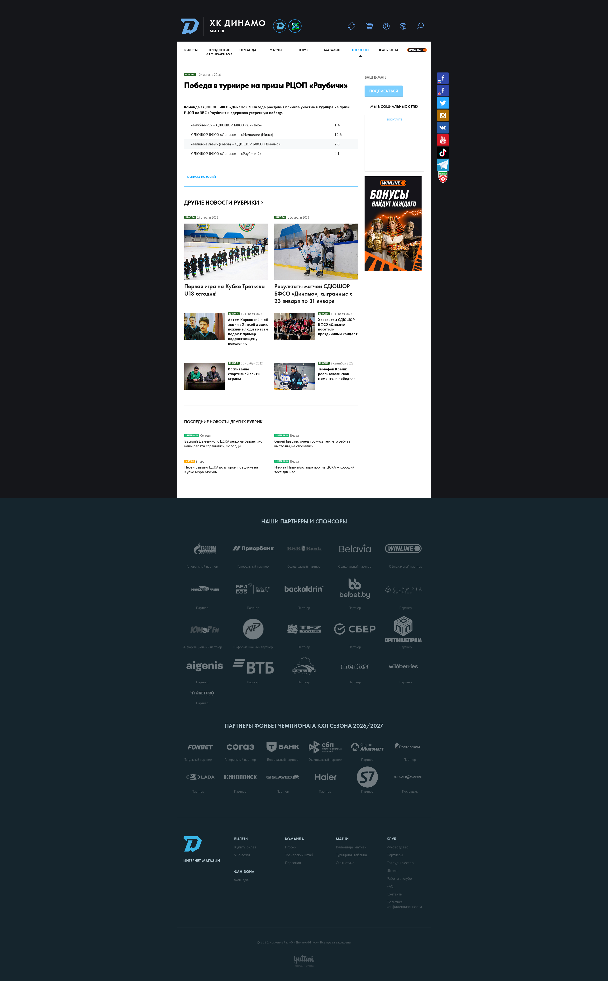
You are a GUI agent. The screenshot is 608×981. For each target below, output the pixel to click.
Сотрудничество (400, 862)
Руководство (397, 847)
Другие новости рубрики (221, 202)
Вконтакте (443, 128)
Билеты (191, 50)
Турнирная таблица (351, 854)
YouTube (443, 140)
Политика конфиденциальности (404, 904)
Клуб (304, 50)
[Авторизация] (386, 26)
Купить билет (245, 847)
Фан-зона (388, 50)
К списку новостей (201, 177)
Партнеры (395, 854)
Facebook (443, 78)
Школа (392, 870)
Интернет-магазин (201, 860)
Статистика (345, 862)
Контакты (395, 894)
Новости (360, 50)
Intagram (443, 115)
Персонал (293, 862)
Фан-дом (241, 879)
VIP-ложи (242, 854)
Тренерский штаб (299, 854)
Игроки (290, 847)
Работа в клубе (399, 878)
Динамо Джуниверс (295, 26)
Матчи (276, 50)
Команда (247, 50)
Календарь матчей (351, 847)
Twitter (443, 103)
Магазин (332, 50)
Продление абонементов (219, 52)
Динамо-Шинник (279, 26)
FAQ (390, 886)
